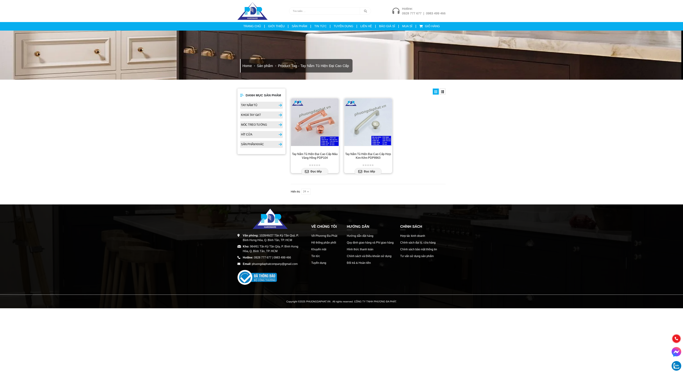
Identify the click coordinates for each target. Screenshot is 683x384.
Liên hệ (366, 26)
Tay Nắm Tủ (249, 105)
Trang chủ (252, 26)
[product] (315, 122)
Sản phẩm (299, 26)
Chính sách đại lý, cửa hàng (418, 242)
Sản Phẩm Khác (252, 144)
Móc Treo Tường (254, 124)
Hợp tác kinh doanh (412, 235)
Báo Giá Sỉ (387, 26)
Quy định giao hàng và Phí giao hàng (370, 242)
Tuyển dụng (343, 26)
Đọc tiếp (316, 171)
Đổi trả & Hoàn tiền (359, 262)
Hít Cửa (246, 134)
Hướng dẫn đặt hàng (360, 235)
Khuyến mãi (318, 249)
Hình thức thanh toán (360, 249)
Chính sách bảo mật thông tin (418, 249)
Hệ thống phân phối (323, 242)
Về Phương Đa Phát (324, 235)
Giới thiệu (276, 26)
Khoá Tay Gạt (251, 114)
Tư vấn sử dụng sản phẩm (417, 256)
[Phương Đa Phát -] (252, 11)
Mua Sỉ (407, 26)
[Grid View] (436, 92)
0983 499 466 (436, 13)
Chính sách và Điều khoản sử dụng (369, 256)
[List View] (443, 92)
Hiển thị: (295, 191)
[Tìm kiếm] (365, 11)
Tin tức (320, 26)
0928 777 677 (412, 13)
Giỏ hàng (432, 26)
